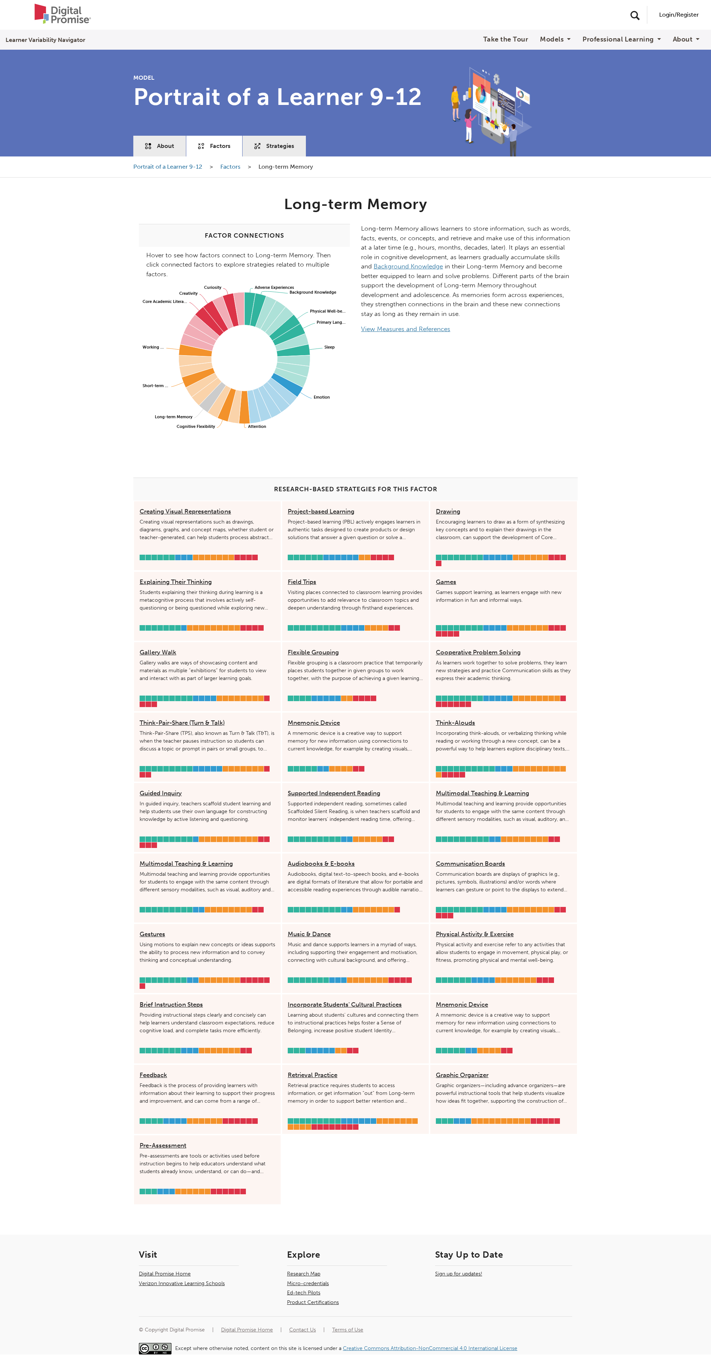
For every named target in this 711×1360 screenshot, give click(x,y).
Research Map (303, 1274)
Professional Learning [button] (619, 39)
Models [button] (552, 39)
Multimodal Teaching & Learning (482, 793)
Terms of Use (347, 1330)
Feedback (153, 1075)
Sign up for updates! (458, 1274)
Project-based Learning (321, 511)
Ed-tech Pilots (303, 1293)
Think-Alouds (455, 722)
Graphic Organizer (462, 1075)
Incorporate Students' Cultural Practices (345, 1004)
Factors (220, 145)
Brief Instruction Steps (171, 1004)
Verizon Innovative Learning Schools (182, 1283)
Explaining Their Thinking (176, 581)
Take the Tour (505, 39)
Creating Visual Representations (185, 511)
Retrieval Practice (312, 1075)
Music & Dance (309, 934)
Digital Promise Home (165, 1274)
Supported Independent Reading (334, 793)
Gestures (152, 934)
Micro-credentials (308, 1283)
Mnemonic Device (314, 722)
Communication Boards (470, 863)
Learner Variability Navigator (45, 39)
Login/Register (679, 14)
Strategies (280, 145)
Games (446, 581)
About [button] (683, 39)
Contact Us (302, 1330)
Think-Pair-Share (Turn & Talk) (182, 722)
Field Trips (302, 581)
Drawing (448, 511)
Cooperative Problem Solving (478, 652)
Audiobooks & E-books (321, 863)
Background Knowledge (408, 266)
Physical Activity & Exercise (475, 934)
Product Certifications (313, 1302)
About (165, 145)
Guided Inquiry (161, 793)
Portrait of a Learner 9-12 (168, 166)
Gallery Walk (158, 652)
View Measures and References (405, 329)
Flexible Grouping (313, 652)
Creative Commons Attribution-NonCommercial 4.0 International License (430, 1348)
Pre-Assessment (163, 1145)
